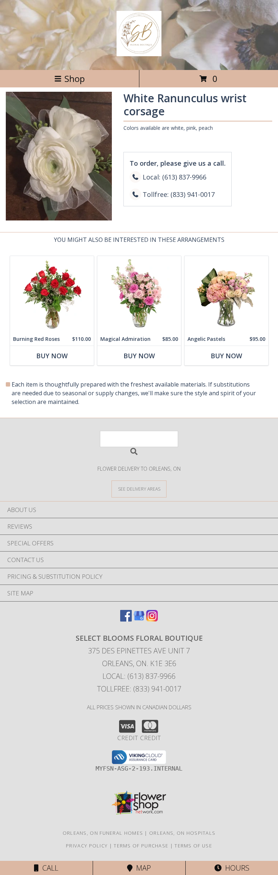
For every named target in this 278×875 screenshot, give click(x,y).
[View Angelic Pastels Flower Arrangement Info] (226, 294)
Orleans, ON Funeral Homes (103, 833)
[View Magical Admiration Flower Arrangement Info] (139, 294)
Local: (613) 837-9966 (139, 676)
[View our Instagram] (152, 619)
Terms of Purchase (141, 845)
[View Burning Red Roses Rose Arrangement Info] (52, 294)
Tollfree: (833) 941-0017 (139, 689)
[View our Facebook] (126, 619)
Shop (74, 78)
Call (48, 868)
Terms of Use (193, 845)
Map (141, 868)
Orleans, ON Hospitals (182, 833)
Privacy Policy (87, 845)
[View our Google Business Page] (139, 619)
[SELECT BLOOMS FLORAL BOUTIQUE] (139, 52)
